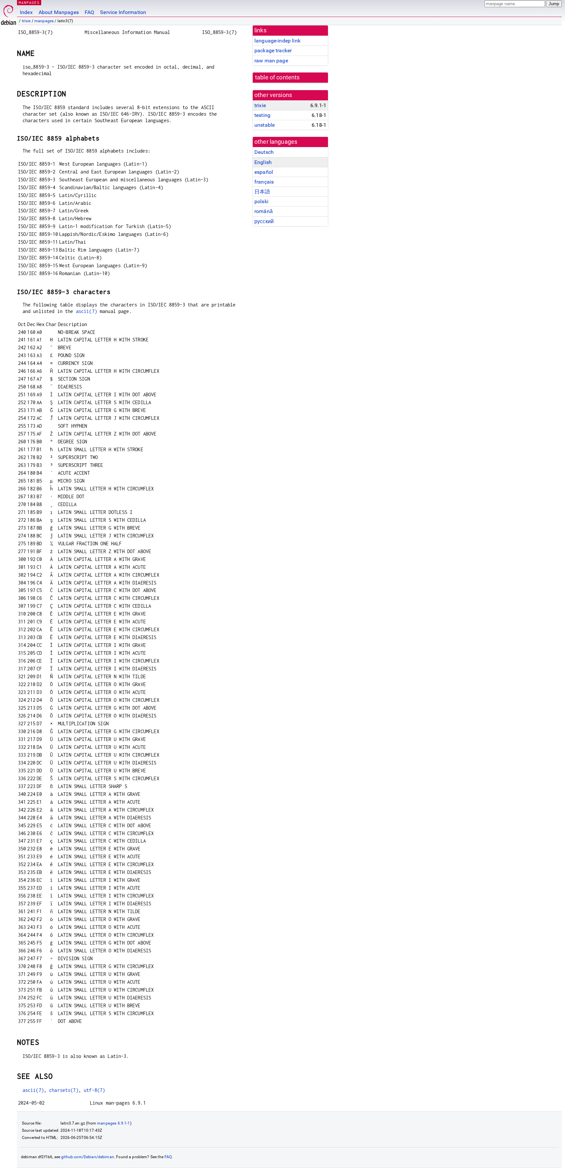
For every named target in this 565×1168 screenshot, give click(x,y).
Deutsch (264, 152)
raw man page (271, 61)
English (263, 162)
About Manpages (59, 12)
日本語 (262, 192)
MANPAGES (29, 2)
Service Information (123, 12)
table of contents (277, 77)
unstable (264, 125)
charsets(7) (63, 1090)
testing (262, 115)
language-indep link (277, 41)
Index (26, 12)
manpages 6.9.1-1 (113, 1123)
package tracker (273, 50)
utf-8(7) (94, 1090)
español (263, 172)
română (263, 211)
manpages (44, 21)
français (264, 182)
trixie (26, 21)
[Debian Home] (8, 13)
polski (261, 201)
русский (264, 221)
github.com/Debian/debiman (87, 1157)
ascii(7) (86, 311)
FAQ (89, 12)
